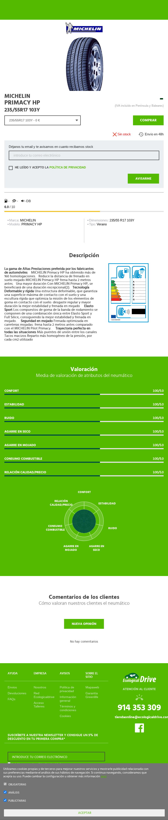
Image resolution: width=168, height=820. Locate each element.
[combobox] (42, 120)
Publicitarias (17, 800)
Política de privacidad (67, 689)
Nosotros (40, 687)
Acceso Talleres (39, 704)
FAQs (11, 699)
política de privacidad (67, 167)
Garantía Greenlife (92, 695)
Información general (68, 698)
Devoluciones (17, 693)
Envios (12, 687)
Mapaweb (92, 687)
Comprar (148, 120)
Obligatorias (17, 784)
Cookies (65, 716)
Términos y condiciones (68, 708)
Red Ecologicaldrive (44, 695)
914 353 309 (139, 707)
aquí (104, 776)
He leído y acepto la (50, 167)
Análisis (13, 792)
